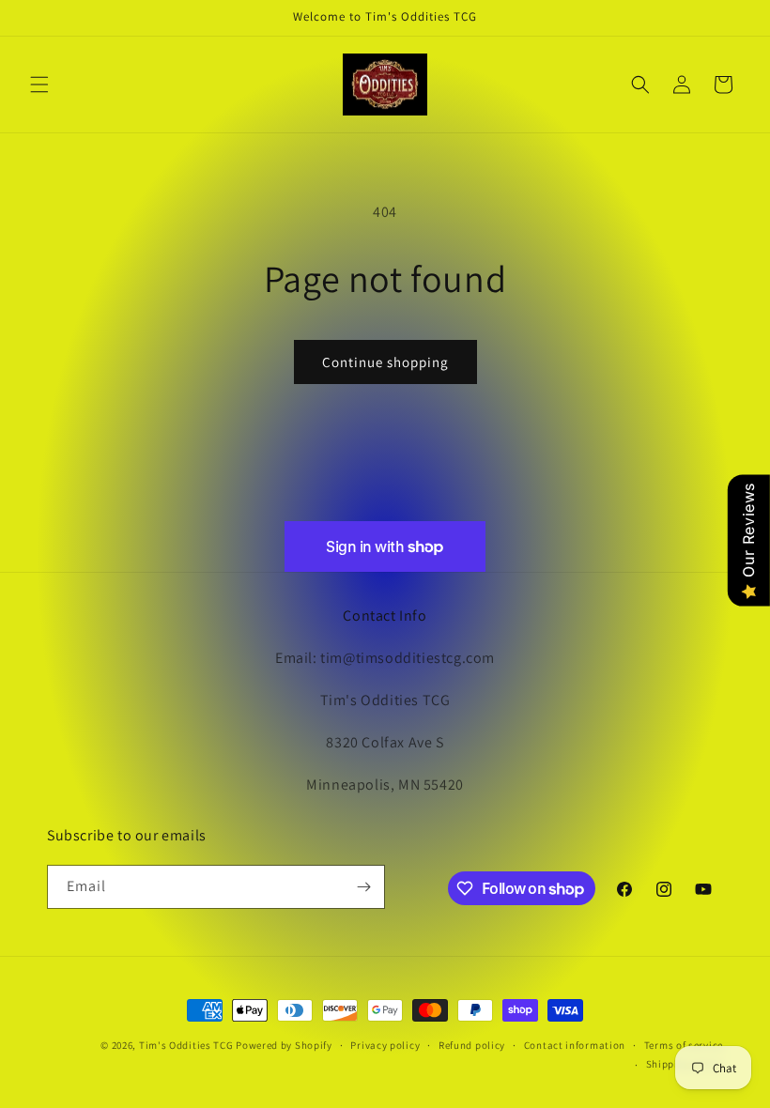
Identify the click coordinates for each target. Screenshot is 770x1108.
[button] (39, 84)
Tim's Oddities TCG (186, 1045)
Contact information (574, 1045)
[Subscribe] (363, 887)
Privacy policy (385, 1045)
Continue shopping (385, 362)
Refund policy (472, 1045)
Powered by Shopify (284, 1045)
